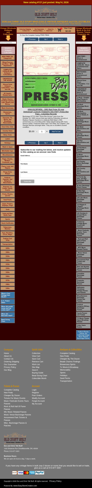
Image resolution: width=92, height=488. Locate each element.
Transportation (7, 244)
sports (63, 373)
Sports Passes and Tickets (82, 314)
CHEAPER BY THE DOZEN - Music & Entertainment (82, 91)
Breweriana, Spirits (7, 113)
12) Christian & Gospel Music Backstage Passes (82, 215)
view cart (36, 356)
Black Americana (7, 108)
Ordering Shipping (25, 29)
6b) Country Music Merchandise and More (83, 171)
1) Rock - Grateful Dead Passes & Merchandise (83, 99)
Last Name (24, 172)
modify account (38, 398)
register (35, 393)
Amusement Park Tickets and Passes (83, 261)
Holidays (7, 143)
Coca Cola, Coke (7, 127)
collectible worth (39, 378)
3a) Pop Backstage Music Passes (83, 135)
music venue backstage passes (17, 415)
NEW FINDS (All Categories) (7, 57)
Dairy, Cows (7, 135)
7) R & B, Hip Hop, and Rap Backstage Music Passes (83, 179)
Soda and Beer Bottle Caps (7, 214)
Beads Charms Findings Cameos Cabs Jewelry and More (7, 101)
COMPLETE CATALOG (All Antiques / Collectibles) (7, 72)
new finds (64, 356)
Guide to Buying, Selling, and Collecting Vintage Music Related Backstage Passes (83, 335)
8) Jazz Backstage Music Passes (83, 186)
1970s (8, 280)
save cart (36, 359)
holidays (63, 375)
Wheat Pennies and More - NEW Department (7, 63)
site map (35, 367)
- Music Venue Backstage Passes (82, 254)
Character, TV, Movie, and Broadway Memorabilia (7, 120)
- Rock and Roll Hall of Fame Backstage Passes (82, 241)
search (35, 370)
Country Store (7, 131)
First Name (24, 164)
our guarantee (10, 364)
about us (8, 356)
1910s (8, 256)
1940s (8, 268)
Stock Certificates (7, 223)
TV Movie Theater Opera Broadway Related (83, 320)
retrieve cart (37, 362)
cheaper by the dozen (70, 359)
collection (36, 353)
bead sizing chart (39, 376)
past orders (37, 395)
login (34, 390)
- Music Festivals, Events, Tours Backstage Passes (83, 233)
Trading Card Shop (7, 239)
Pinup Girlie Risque (7, 172)
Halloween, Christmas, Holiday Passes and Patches (82, 290)
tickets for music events (14, 398)
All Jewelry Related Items (7, 94)
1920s (8, 260)
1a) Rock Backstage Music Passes (83, 106)
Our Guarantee (39, 29)
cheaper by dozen (12, 395)
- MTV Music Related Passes (82, 248)
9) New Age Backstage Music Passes (83, 192)
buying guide (37, 373)
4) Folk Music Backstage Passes (81, 149)
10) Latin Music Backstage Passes (82, 199)
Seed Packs (7, 200)
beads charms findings (70, 362)
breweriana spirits (67, 364)
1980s (8, 284)
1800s (8, 248)
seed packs (65, 378)
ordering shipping (11, 362)
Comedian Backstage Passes (80, 275)
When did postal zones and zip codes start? (7, 308)
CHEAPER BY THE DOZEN (7, 79)
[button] (31, 39)
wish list (36, 364)
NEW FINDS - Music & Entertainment (82, 58)
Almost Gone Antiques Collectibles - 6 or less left (7, 87)
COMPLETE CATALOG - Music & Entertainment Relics (83, 65)
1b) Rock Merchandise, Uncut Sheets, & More (82, 114)
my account (37, 404)
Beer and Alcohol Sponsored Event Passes (83, 268)
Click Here (44, 35)
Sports (7, 219)
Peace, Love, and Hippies (7, 167)
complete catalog (67, 353)
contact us (8, 359)
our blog (7, 370)
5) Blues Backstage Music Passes (83, 156)
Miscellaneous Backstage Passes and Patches (82, 298)
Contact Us (26, 31)
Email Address (25, 155)
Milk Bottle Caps (7, 151)
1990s (8, 288)
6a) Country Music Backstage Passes (83, 163)
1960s (8, 276)
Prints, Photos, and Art (7, 195)
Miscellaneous (8, 155)
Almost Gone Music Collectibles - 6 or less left (83, 83)
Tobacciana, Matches (7, 228)
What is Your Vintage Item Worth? (5, 295)
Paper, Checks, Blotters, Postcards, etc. (7, 160)
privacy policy (10, 367)
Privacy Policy (38, 31)
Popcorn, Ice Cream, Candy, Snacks (7, 188)
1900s (8, 252)
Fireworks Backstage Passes (80, 282)
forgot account (38, 401)
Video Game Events (81, 326)
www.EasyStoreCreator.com (25, 486)
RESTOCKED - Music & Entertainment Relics (82, 74)
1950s (8, 272)
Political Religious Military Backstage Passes (83, 307)
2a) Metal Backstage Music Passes (83, 121)
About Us (51, 29)
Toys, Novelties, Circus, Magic (7, 233)
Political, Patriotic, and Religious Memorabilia (7, 180)
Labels (7, 139)
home (6, 353)
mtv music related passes (15, 412)
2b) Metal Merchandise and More (83, 128)
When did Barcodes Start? (6, 314)
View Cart (49, 31)
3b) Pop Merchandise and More (83, 142)
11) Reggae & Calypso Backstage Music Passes (83, 207)
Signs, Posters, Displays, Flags (7, 204)
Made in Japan (7, 147)
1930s (8, 264)
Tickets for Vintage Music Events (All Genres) (82, 224)
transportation (66, 381)
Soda (7, 209)
